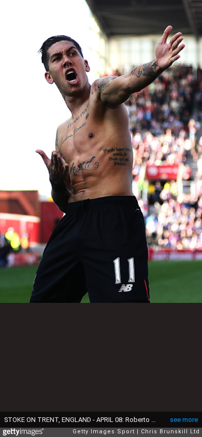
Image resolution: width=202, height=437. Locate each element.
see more (184, 420)
